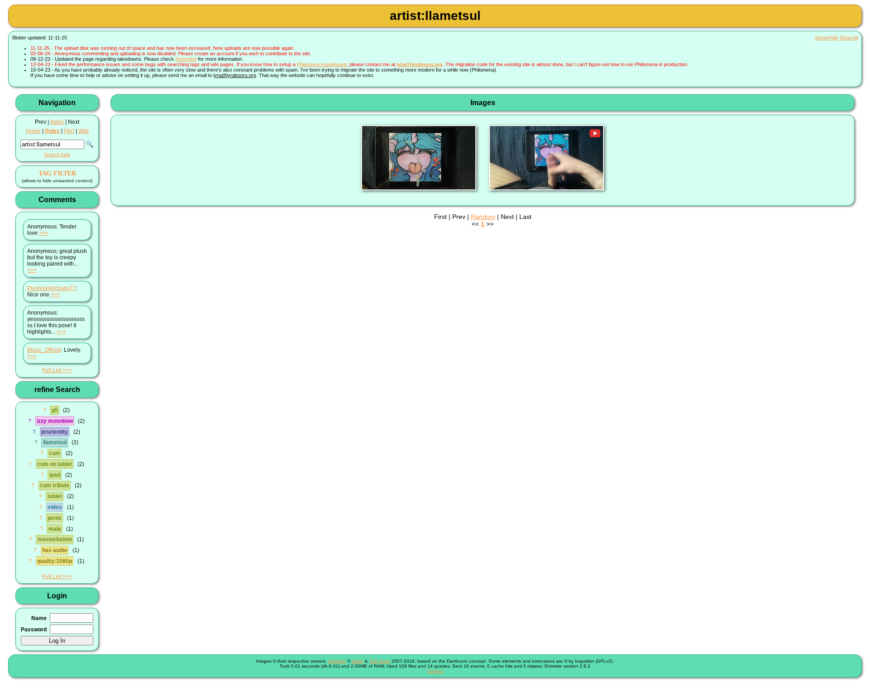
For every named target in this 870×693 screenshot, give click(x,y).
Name (39, 618)
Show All (849, 37)
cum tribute (54, 485)
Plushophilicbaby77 (51, 288)
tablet (55, 496)
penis (55, 518)
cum (54, 453)
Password (34, 629)
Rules (52, 131)
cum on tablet (54, 464)
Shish (357, 661)
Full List (51, 370)
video (55, 507)
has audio (54, 550)
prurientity (54, 432)
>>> (43, 233)
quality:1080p (54, 561)
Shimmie (337, 661)
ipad (54, 475)
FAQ (69, 131)
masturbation (55, 539)
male (54, 529)
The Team (379, 661)
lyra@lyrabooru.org (419, 64)
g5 (55, 410)
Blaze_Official (44, 350)
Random (483, 216)
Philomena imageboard (322, 64)
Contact (435, 671)
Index (57, 122)
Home (33, 131)
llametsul (55, 442)
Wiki (83, 131)
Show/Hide (826, 37)
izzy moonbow (55, 421)
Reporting (186, 59)
